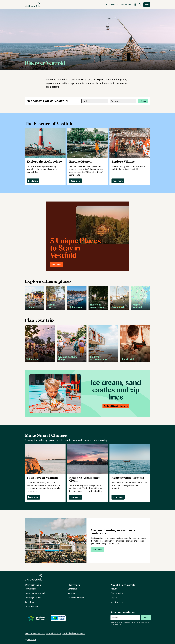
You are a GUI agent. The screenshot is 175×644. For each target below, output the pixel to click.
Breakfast (31, 639)
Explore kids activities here (116, 406)
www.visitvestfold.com (35, 633)
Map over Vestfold (76, 597)
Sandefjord (29, 602)
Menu (147, 4)
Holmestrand (30, 589)
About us (114, 589)
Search (143, 101)
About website (117, 602)
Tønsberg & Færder (33, 597)
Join (146, 617)
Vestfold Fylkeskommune (73, 633)
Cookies (114, 597)
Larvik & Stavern (32, 606)
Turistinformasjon (53, 633)
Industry (71, 593)
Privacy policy (117, 593)
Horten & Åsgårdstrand (35, 593)
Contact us (72, 589)
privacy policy (119, 624)
